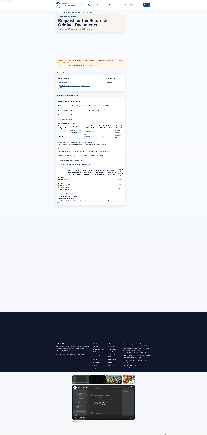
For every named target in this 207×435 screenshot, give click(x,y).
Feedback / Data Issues (112, 356)
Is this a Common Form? (65, 110)
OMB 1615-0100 (65, 13)
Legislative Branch (128, 363)
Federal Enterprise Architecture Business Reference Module (75, 142)
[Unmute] (75, 383)
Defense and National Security (132, 358)
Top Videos (110, 5)
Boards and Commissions (130, 355)
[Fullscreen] (88, 383)
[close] (104, 428)
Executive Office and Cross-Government (134, 360)
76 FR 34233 (106, 151)
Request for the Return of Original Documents (75, 131)
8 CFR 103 (69, 119)
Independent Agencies (142, 352)
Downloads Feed (113, 359)
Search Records (82, 387)
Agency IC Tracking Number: (97, 106)
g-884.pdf (87, 131)
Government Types (98, 349)
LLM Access (96, 365)
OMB (61, 2)
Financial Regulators (145, 355)
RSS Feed (96, 359)
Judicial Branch (139, 363)
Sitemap (110, 362)
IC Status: (92, 110)
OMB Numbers (97, 352)
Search (83, 5)
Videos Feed (96, 362)
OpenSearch (111, 365)
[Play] (73, 383)
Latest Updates (112, 349)
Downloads (100, 5)
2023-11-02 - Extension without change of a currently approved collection (81, 65)
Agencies (91, 5)
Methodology (96, 355)
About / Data (111, 352)
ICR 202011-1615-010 (78, 13)
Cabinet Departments (129, 352)
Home (57, 13)
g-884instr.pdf (64, 82)
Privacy (95, 368)
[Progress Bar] (80, 382)
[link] (75, 387)
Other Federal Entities (129, 365)
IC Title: (60, 106)
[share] (131, 386)
